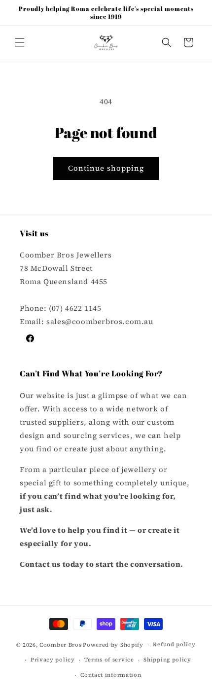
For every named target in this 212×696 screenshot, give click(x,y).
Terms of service (109, 659)
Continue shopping (106, 168)
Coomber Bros (60, 645)
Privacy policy (53, 659)
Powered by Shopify (113, 645)
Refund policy (174, 644)
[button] (20, 42)
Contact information (110, 675)
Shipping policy (167, 659)
